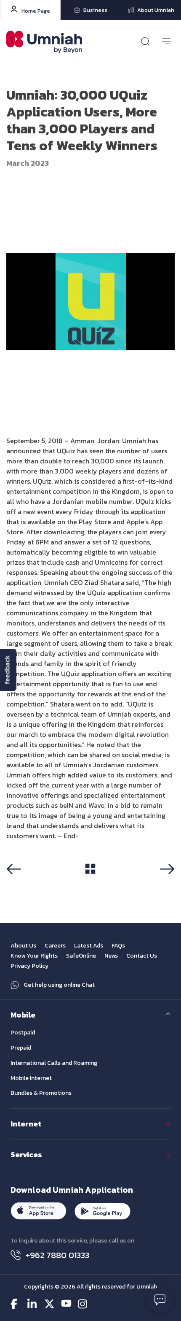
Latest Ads (88, 945)
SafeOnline (81, 955)
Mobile (23, 1015)
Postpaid (23, 1032)
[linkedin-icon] (32, 1304)
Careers (55, 945)
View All (90, 882)
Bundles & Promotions (41, 1092)
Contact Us (141, 955)
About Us (23, 945)
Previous (16, 883)
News (111, 955)
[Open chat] (160, 1300)
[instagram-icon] (83, 1304)
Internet (26, 1123)
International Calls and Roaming (54, 1062)
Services (26, 1154)
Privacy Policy (29, 965)
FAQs (118, 945)
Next (169, 883)
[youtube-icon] (66, 1304)
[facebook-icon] (16, 1304)
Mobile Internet (31, 1078)
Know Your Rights (34, 955)
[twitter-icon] (49, 1304)
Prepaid (21, 1047)
